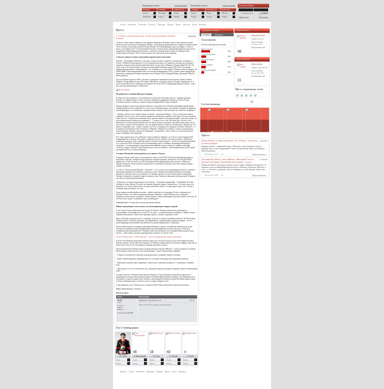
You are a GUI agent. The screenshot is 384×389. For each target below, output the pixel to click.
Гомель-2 (151, 24)
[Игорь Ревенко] (123, 90)
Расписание (131, 24)
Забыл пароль (244, 17)
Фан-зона (186, 24)
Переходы (161, 24)
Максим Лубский (258, 35)
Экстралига (219, 35)
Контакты (202, 24)
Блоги (194, 24)
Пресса (178, 24)
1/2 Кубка (206, 35)
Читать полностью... (259, 154)
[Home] (116, 24)
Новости (123, 371)
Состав (122, 24)
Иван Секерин (257, 64)
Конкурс (170, 24)
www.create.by (134, 378)
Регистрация (263, 17)
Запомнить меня (247, 13)
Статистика (142, 24)
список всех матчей (181, 5)
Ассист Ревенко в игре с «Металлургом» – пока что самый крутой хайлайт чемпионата (148, 237)
